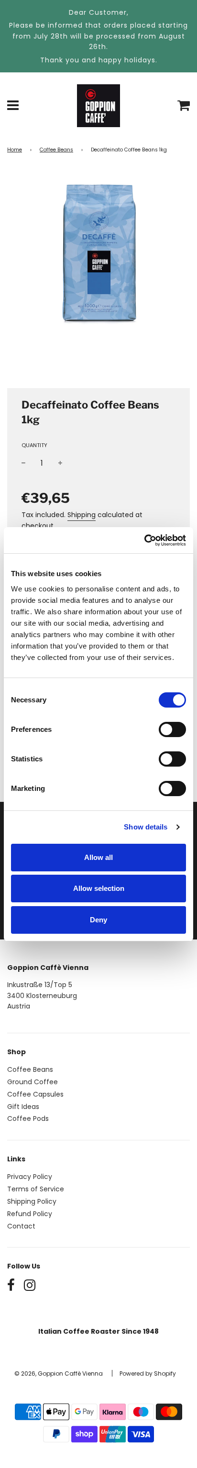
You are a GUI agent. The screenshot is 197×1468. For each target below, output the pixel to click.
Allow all (98, 857)
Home (14, 149)
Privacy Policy (29, 1176)
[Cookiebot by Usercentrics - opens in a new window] (144, 540)
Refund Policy (29, 1213)
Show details (145, 827)
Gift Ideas (23, 1106)
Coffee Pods (28, 1118)
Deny (98, 920)
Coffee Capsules (35, 1094)
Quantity (34, 445)
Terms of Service (35, 1189)
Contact (21, 1226)
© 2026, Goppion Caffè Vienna (58, 1373)
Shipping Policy (31, 1201)
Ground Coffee (32, 1082)
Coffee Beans (56, 149)
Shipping (81, 514)
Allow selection (98, 888)
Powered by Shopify (148, 1373)
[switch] (172, 729)
